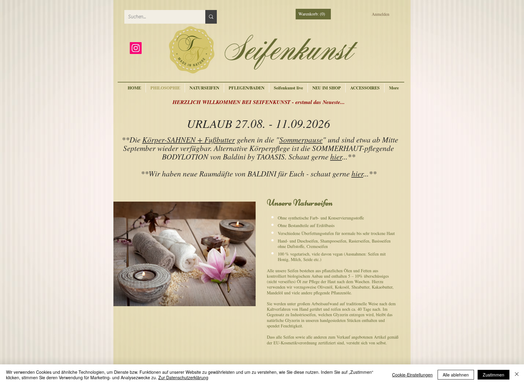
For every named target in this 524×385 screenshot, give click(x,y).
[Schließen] (516, 374)
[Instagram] (136, 48)
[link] (313, 14)
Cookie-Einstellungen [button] (412, 375)
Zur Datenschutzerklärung (183, 377)
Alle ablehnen (456, 375)
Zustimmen (493, 375)
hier (336, 156)
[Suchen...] (211, 17)
